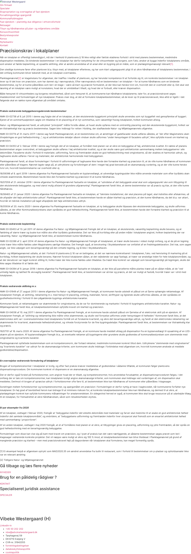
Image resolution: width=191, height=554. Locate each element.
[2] (19, 78)
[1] (171, 64)
